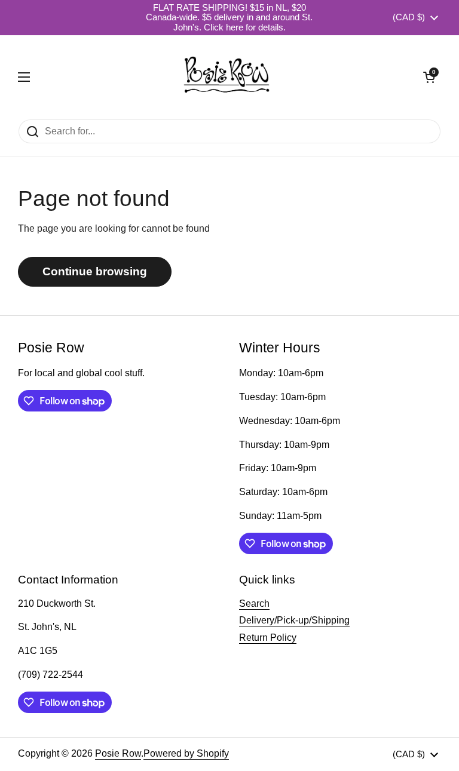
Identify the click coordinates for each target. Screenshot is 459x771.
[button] (429, 77)
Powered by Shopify (186, 753)
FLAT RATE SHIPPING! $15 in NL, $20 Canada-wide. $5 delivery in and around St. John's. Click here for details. (229, 17)
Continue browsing (94, 271)
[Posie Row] (226, 77)
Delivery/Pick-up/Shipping (294, 620)
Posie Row (118, 753)
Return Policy (267, 637)
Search (254, 603)
